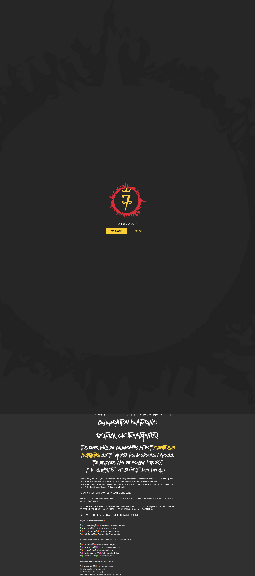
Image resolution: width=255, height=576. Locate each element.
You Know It (116, 312)
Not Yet (138, 312)
